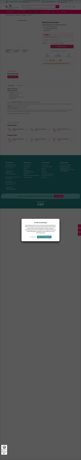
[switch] (4, 453)
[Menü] (6, 445)
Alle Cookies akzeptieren (44, 237)
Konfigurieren (33, 237)
